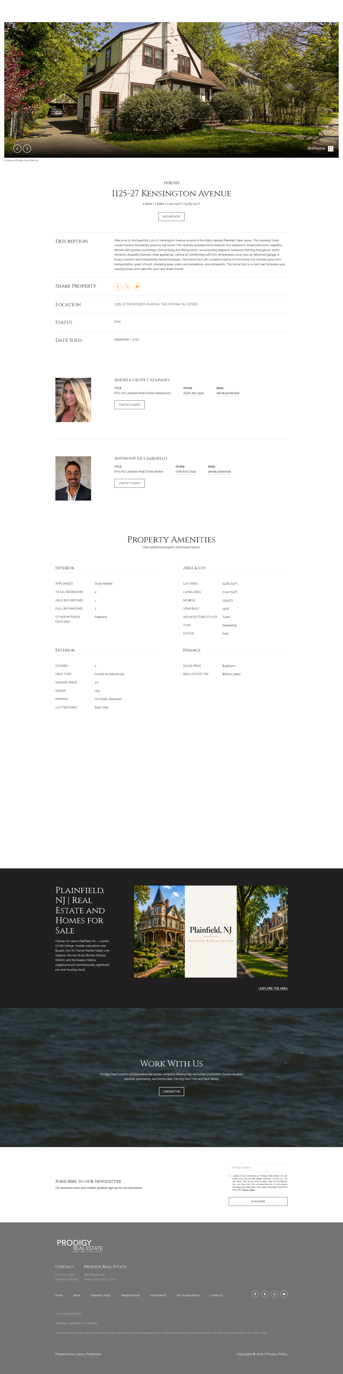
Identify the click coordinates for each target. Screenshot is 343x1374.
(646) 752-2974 (193, 393)
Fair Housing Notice (188, 1295)
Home (59, 1295)
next (27, 149)
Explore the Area (274, 988)
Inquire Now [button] (171, 216)
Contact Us (216, 1295)
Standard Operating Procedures (76, 1323)
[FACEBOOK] (255, 1294)
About (76, 1295)
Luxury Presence (88, 1354)
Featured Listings (101, 1295)
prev (17, 149)
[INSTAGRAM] (274, 1294)
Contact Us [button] (171, 1091)
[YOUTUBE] (284, 1294)
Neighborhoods (130, 1295)
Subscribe (258, 1201)
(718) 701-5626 (65, 1274)
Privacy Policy (248, 1189)
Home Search (158, 1295)
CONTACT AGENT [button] (129, 404)
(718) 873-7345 (186, 471)
